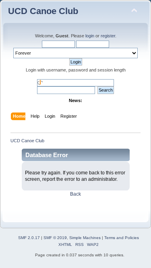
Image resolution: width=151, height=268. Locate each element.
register (108, 35)
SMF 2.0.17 (29, 237)
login (89, 35)
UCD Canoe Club (43, 11)
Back (75, 194)
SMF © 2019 (55, 237)
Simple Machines (85, 237)
